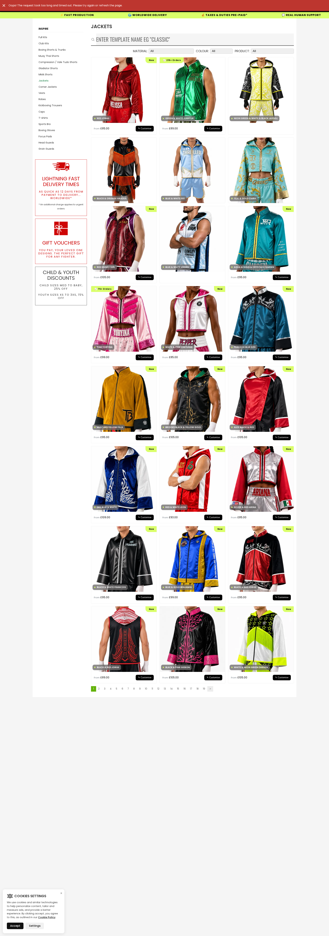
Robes (42, 99)
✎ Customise (144, 128)
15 (178, 688)
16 (185, 688)
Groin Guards (46, 149)
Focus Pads (45, 136)
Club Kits (44, 43)
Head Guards (46, 142)
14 (171, 688)
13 (165, 688)
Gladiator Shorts (48, 68)
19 (204, 688)
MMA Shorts (45, 74)
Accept (15, 926)
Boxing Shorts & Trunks (52, 49)
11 (152, 688)
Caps (42, 111)
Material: (140, 51)
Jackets (43, 80)
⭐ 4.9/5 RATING (277, 15)
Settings (35, 926)
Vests (42, 93)
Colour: (202, 51)
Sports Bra (45, 124)
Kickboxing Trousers (50, 105)
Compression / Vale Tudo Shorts (58, 62)
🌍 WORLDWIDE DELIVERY (57, 15)
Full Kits (43, 37)
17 (191, 688)
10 (146, 688)
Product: (242, 51)
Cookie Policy (46, 917)
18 (198, 688)
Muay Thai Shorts (49, 56)
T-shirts (43, 118)
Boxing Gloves (47, 130)
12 (158, 688)
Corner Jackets (48, 87)
